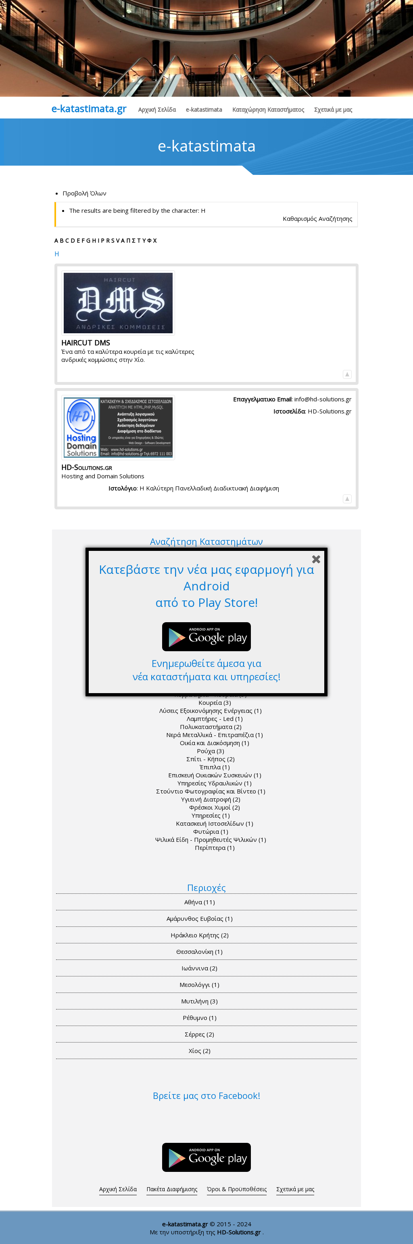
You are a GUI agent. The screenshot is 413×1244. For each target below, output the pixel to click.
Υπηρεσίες (211, 815)
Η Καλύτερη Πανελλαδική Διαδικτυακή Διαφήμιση (209, 488)
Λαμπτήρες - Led (215, 718)
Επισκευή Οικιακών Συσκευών (214, 775)
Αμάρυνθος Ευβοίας (200, 918)
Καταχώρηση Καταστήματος (268, 109)
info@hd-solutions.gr (323, 399)
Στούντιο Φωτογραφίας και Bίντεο (210, 791)
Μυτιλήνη (199, 1001)
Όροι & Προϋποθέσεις (237, 1189)
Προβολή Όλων (84, 193)
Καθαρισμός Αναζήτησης (318, 218)
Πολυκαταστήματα (211, 727)
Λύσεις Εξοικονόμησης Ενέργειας (210, 710)
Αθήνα (199, 902)
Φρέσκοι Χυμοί (214, 807)
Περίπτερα (215, 847)
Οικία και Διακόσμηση (214, 743)
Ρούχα (210, 751)
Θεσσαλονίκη (199, 951)
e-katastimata (204, 109)
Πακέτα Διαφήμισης (171, 1189)
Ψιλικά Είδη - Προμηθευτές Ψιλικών (210, 839)
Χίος (200, 1051)
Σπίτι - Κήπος (210, 759)
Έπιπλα (215, 767)
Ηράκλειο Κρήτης (200, 935)
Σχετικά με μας (333, 109)
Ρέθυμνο (200, 1017)
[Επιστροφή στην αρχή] (347, 374)
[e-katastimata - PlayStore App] (206, 1173)
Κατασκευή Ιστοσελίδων (214, 823)
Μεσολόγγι (199, 984)
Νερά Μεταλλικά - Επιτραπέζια (214, 735)
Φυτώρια (210, 831)
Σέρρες (199, 1034)
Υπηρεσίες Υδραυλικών (214, 783)
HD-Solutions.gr (330, 411)
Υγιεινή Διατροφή (210, 799)
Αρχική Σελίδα (157, 109)
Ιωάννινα (199, 968)
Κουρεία (214, 702)
